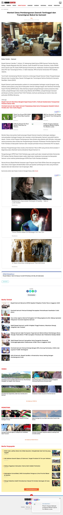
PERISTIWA (57, 5)
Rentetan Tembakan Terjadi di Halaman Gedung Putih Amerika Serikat (45, 433)
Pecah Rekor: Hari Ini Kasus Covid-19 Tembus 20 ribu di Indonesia (23, 276)
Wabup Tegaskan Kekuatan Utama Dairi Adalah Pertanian (22, 466)
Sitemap (28, 507)
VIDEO (3, 369)
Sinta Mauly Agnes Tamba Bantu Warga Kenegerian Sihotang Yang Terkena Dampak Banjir (45, 380)
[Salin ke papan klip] (35, 291)
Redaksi (23, 507)
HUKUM (50, 5)
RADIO (14, 5)
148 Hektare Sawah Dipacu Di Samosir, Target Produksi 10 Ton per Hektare (27, 458)
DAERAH (36, 5)
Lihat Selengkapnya (31, 489)
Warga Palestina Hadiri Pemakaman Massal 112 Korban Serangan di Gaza (15, 419)
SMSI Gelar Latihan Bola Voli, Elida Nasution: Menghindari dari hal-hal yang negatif (27, 451)
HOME (3, 5)
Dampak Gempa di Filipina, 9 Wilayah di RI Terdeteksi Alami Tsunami (14, 433)
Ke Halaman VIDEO (31, 401)
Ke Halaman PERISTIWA (31, 439)
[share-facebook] (27, 291)
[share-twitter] (30, 291)
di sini (36, 171)
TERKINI (9, 5)
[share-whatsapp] (33, 291)
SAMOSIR (30, 5)
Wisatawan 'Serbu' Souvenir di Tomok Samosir (43, 393)
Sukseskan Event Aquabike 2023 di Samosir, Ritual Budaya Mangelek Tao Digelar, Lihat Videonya (16, 380)
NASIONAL (43, 5)
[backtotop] (31, 495)
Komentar (32, 295)
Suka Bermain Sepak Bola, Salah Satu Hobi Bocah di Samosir (14, 394)
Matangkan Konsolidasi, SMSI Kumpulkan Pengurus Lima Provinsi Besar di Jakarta (26, 474)
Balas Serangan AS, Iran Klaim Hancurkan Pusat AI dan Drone (45, 419)
